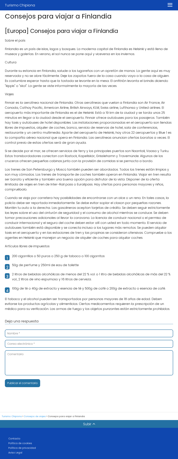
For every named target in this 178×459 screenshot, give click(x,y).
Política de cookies (20, 443)
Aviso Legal (15, 452)
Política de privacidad (22, 448)
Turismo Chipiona (20, 5)
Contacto (14, 438)
